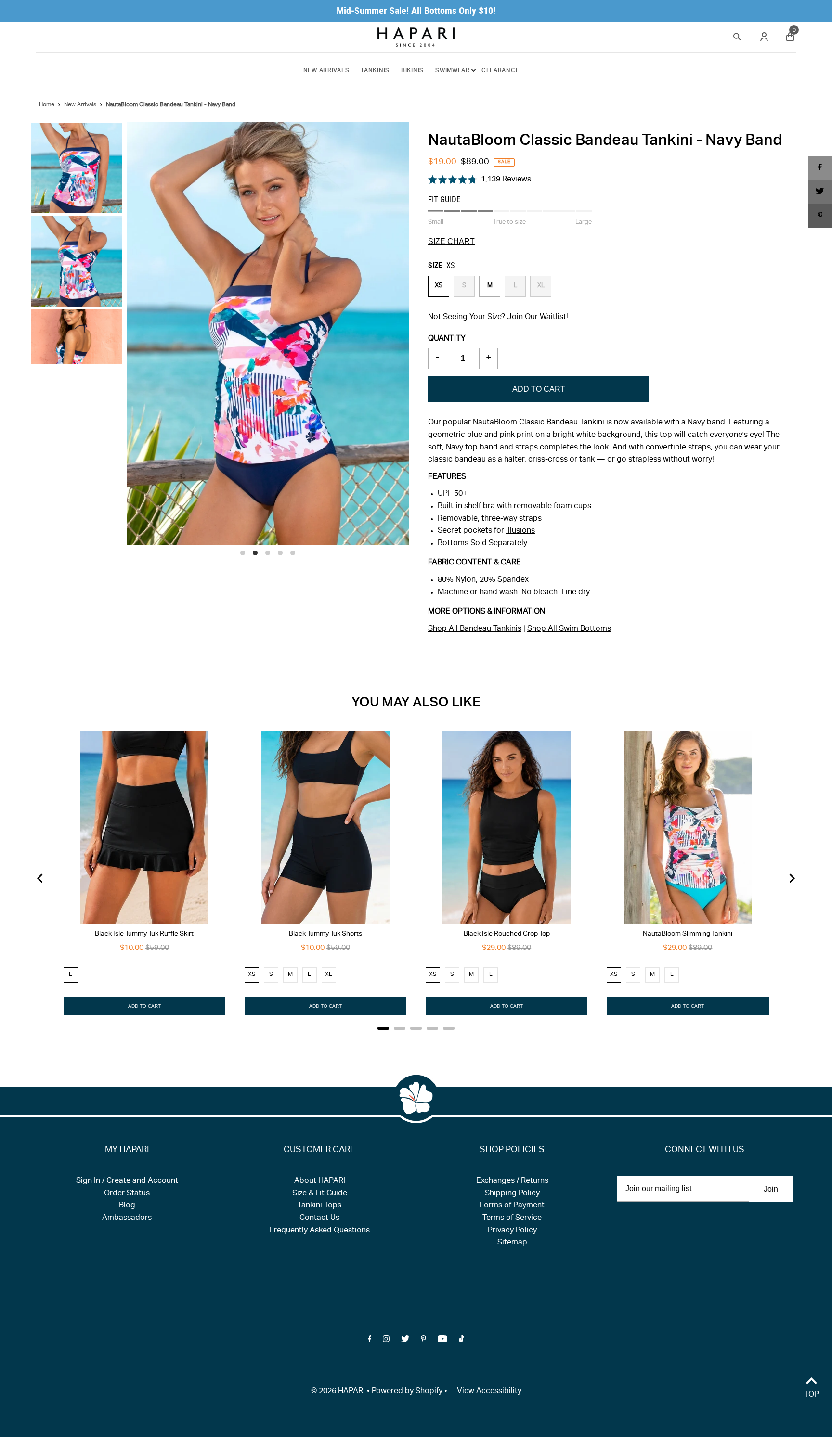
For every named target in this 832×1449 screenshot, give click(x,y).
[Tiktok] (461, 1341)
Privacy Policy (512, 1231)
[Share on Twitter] (820, 192)
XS (438, 286)
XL (541, 286)
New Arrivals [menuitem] (326, 71)
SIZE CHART (451, 241)
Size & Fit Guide (319, 1194)
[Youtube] (442, 1341)
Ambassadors (127, 1218)
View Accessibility (489, 1392)
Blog (127, 1206)
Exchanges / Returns (512, 1181)
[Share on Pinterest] (820, 216)
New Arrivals (80, 105)
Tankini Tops (319, 1206)
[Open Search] (737, 35)
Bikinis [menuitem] (412, 71)
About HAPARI (319, 1181)
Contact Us (319, 1218)
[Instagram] (386, 1341)
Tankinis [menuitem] (375, 71)
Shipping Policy (512, 1194)
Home (46, 105)
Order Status (127, 1194)
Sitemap (512, 1243)
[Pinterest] (423, 1341)
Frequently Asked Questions (320, 1231)
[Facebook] (370, 1341)
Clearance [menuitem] (500, 71)
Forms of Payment (512, 1206)
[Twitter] (405, 1341)
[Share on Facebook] (820, 168)
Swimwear (452, 71)
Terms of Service (512, 1218)
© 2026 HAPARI (338, 1392)
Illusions (520, 531)
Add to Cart (538, 389)
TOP (811, 1395)
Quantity (447, 339)
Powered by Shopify (407, 1392)
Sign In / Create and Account (127, 1181)
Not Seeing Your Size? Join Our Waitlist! (498, 317)
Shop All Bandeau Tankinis (474, 629)
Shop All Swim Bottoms (569, 629)
